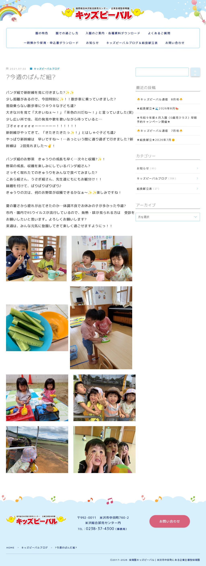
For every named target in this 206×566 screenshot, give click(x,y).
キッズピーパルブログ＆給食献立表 (132, 43)
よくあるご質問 (159, 33)
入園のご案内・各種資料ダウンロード (113, 33)
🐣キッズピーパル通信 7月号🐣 (160, 131)
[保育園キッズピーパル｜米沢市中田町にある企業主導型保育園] (103, 14)
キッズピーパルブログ (47, 69)
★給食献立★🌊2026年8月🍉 (158, 108)
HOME (10, 547)
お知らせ (92, 43)
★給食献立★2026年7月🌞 (156, 140)
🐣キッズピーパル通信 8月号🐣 (160, 99)
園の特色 (41, 33)
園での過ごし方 (67, 33)
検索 (195, 73)
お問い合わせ (175, 43)
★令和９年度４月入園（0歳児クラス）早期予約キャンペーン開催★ (167, 120)
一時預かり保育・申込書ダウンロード (51, 43)
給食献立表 (147, 189)
